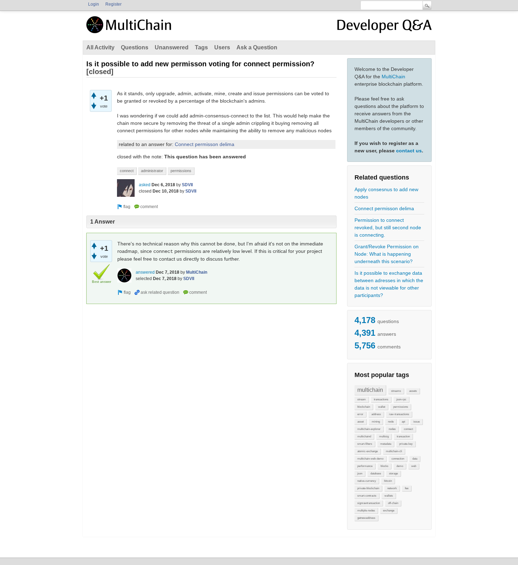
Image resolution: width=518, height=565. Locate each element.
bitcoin (388, 480)
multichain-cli (394, 451)
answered (145, 272)
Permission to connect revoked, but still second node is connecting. (387, 227)
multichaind (364, 436)
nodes (392, 429)
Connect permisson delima (384, 208)
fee (406, 488)
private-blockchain (368, 488)
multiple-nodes (366, 510)
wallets (388, 495)
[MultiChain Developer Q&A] (384, 27)
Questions (134, 47)
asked (144, 184)
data (414, 458)
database (375, 473)
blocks (384, 466)
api (403, 421)
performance (364, 466)
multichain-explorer (369, 429)
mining (376, 421)
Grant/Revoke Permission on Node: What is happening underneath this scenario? (386, 254)
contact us (409, 150)
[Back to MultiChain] (130, 28)
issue (416, 421)
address (376, 414)
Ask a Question (256, 47)
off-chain (393, 503)
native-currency (366, 480)
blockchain (363, 406)
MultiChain (393, 76)
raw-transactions (399, 414)
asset (360, 421)
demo (399, 466)
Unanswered (172, 47)
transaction (403, 436)
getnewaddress (366, 518)
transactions (381, 399)
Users (222, 47)
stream (361, 399)
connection (397, 458)
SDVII (187, 184)
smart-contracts (366, 495)
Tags (201, 47)
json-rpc (401, 399)
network (392, 488)
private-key (406, 443)
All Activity (100, 47)
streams (396, 391)
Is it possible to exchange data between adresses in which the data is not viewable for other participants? (388, 284)
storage (393, 473)
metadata (385, 443)
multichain (370, 390)
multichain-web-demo (370, 458)
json (359, 473)
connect (408, 429)
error (360, 414)
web (413, 466)
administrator (152, 171)
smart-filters (364, 443)
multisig (384, 436)
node (391, 421)
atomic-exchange (367, 451)
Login (93, 4)
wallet (381, 406)
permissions (400, 406)
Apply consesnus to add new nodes (386, 193)
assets (413, 391)
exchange (388, 510)
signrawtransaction (368, 503)
